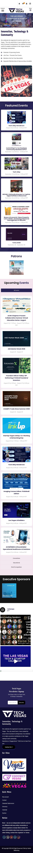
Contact (4, 800)
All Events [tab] (16, 290)
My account (5, 797)
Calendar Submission (8, 803)
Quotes (4, 813)
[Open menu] (30, 10)
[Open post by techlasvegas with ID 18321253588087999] (15, 661)
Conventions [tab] (16, 558)
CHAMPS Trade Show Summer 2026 (16, 409)
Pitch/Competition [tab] (16, 567)
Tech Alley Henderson (16, 126)
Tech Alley (16, 172)
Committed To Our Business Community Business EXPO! (16, 148)
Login (19, 5)
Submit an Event (30, 5)
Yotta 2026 (16, 243)
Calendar (4, 810)
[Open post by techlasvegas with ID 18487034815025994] (15, 630)
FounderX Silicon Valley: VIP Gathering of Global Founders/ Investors (16, 378)
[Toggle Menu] (2, 10)
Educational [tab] (16, 562)
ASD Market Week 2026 (16, 349)
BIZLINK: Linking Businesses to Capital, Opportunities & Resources (16, 195)
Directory (4, 806)
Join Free (26, 5)
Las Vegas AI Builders (16, 520)
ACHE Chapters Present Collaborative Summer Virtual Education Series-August (16, 318)
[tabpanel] (16, 425)
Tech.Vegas (16, 10)
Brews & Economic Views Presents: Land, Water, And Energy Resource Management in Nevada (16, 218)
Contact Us (8, 747)
